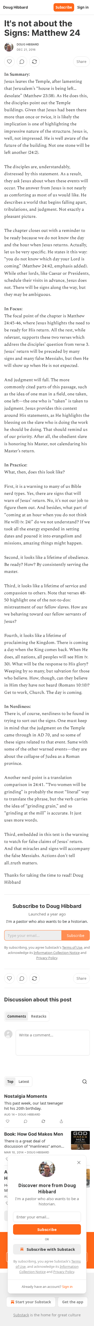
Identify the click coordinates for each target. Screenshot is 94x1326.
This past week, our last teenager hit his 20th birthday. (33, 1105)
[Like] (9, 61)
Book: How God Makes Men (33, 1134)
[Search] (84, 1081)
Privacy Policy (63, 1271)
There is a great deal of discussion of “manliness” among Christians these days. (33, 1143)
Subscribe (64, 7)
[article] (47, 1108)
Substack (21, 1314)
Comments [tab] (16, 1016)
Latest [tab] (24, 1081)
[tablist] (26, 1016)
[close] (79, 1162)
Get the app (72, 1301)
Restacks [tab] (38, 1016)
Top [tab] (10, 1081)
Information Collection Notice (57, 952)
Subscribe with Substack (51, 1249)
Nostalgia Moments (25, 1096)
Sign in (83, 7)
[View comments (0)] (22, 61)
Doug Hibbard (28, 44)
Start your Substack (33, 1301)
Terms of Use (72, 947)
